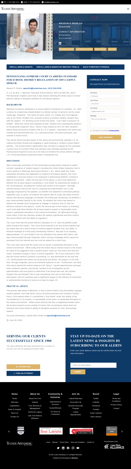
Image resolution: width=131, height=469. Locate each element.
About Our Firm (35, 398)
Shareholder (65, 27)
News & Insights (14, 409)
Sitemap (55, 442)
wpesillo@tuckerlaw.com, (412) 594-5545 (42, 88)
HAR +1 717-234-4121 (32, 2)
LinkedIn (96, 402)
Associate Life (75, 402)
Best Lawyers (96, 417)
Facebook (96, 406)
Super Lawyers (96, 413)
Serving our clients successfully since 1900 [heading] (29, 338)
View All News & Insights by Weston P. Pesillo (57, 67)
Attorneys (14, 402)
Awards (35, 402)
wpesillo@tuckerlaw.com (58, 316)
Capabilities (24, 367)
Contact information (72, 32)
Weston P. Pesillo (70, 23)
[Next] (121, 431)
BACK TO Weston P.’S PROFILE (96, 67)
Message (93, 116)
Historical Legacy (35, 412)
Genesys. (75, 458)
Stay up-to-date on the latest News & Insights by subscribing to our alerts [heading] (96, 341)
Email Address (65, 35)
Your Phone (94, 100)
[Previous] (9, 431)
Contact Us (14, 417)
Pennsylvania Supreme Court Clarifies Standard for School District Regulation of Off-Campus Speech (42, 80)
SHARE (113, 49)
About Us (14, 413)
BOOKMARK (101, 49)
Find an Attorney (24, 373)
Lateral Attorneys (75, 398)
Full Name (93, 93)
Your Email (93, 108)
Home (14, 398)
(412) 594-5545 (66, 38)
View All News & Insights (20, 67)
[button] (93, 365)
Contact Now (99, 79)
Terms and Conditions (78, 442)
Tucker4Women (55, 408)
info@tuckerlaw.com (51, 2)
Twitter (96, 398)
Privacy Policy (116, 405)
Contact (116, 408)
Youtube (96, 409)
